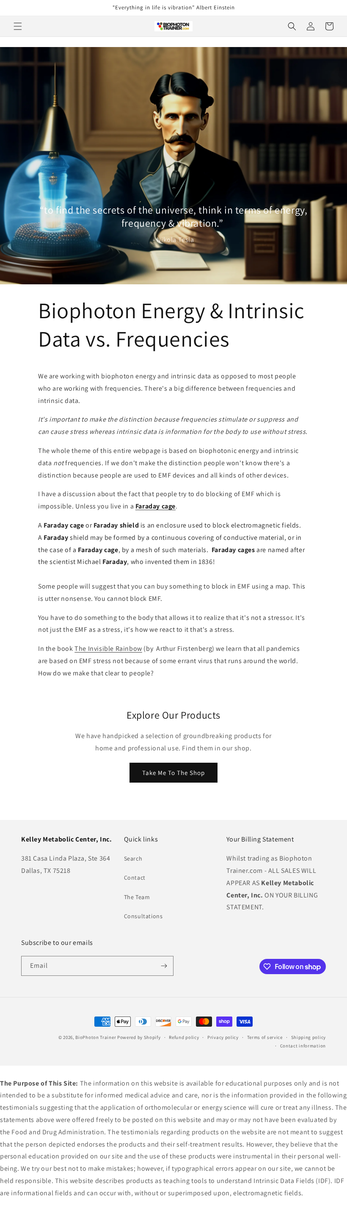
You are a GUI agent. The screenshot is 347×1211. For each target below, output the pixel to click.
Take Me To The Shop (173, 773)
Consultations (143, 916)
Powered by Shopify (139, 1037)
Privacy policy (223, 1037)
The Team (137, 897)
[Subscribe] (163, 966)
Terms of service (265, 1037)
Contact (135, 877)
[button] (17, 26)
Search (133, 858)
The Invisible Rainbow (108, 648)
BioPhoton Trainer (95, 1037)
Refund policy (184, 1037)
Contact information (303, 1046)
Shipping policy (308, 1037)
